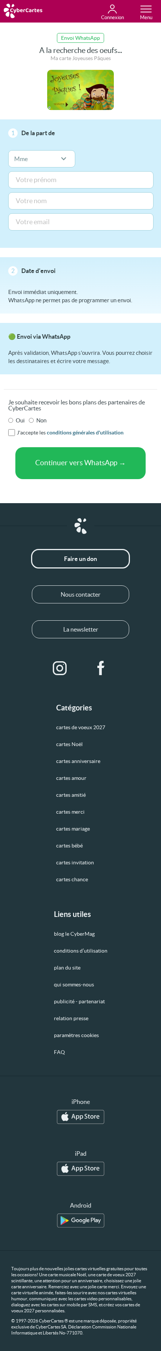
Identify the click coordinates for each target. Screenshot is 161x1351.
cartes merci (70, 812)
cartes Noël (69, 744)
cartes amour (71, 778)
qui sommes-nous (74, 985)
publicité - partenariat (79, 1001)
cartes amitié (71, 795)
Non (41, 420)
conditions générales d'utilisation (85, 433)
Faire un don (80, 558)
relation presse (71, 1018)
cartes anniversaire (78, 761)
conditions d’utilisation (80, 951)
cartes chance (72, 879)
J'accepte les (70, 433)
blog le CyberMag (74, 934)
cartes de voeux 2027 (80, 727)
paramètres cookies (76, 1035)
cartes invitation (75, 862)
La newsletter (80, 629)
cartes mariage (73, 829)
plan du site (67, 968)
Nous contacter (80, 594)
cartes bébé (69, 846)
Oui (20, 420)
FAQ (59, 1052)
